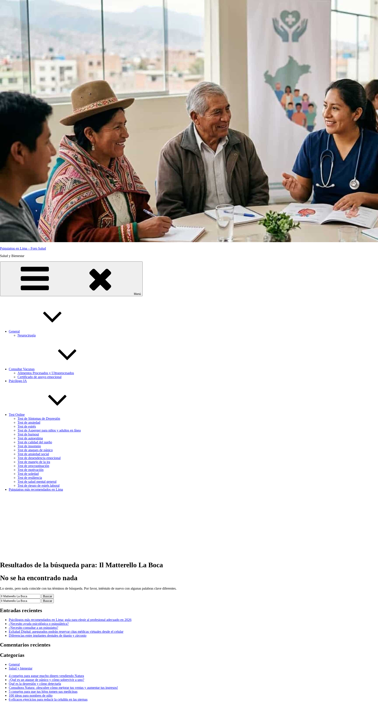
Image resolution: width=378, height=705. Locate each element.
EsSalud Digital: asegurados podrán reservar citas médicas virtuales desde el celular (66, 631)
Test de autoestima (30, 438)
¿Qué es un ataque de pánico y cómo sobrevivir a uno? (46, 680)
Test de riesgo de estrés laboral (39, 485)
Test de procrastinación (33, 466)
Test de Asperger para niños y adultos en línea (49, 430)
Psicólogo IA (18, 381)
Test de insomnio (29, 446)
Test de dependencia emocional (39, 458)
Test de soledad (28, 474)
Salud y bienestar (20, 668)
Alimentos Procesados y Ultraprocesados (46, 373)
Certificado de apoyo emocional (39, 377)
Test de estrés (27, 426)
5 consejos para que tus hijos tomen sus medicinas (43, 691)
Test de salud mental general (37, 481)
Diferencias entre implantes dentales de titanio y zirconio (47, 635)
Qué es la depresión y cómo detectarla (35, 684)
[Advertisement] (189, 525)
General (14, 331)
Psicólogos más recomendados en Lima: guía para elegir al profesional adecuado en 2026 (70, 620)
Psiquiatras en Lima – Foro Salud (23, 248)
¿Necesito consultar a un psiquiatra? (33, 627)
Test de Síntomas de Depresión (39, 418)
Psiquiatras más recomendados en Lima (36, 489)
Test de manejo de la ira (34, 462)
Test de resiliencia (30, 477)
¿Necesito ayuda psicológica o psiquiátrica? (39, 624)
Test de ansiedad (29, 422)
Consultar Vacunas (22, 369)
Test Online (17, 414)
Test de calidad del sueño (35, 442)
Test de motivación (31, 470)
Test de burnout (28, 434)
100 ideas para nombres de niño (30, 695)
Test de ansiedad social (33, 454)
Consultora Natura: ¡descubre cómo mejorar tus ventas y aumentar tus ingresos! (63, 687)
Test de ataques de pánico (35, 450)
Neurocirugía (27, 335)
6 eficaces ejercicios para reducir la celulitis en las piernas (48, 699)
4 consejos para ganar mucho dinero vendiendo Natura (46, 676)
